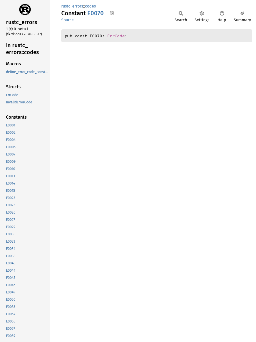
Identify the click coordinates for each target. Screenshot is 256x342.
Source (67, 20)
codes (90, 6)
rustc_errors (72, 6)
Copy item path (112, 13)
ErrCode (116, 35)
